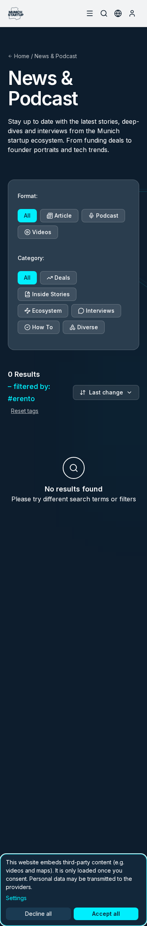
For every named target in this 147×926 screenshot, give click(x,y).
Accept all (106, 913)
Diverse (87, 327)
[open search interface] (104, 13)
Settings (16, 898)
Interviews (100, 310)
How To (42, 327)
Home (21, 56)
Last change (106, 392)
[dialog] (73, 890)
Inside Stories (51, 294)
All (27, 215)
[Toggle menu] (90, 13)
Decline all (38, 913)
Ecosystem (47, 310)
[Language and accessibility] (118, 13)
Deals (62, 277)
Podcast (107, 215)
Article (63, 215)
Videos (41, 232)
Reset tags (24, 410)
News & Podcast (55, 56)
